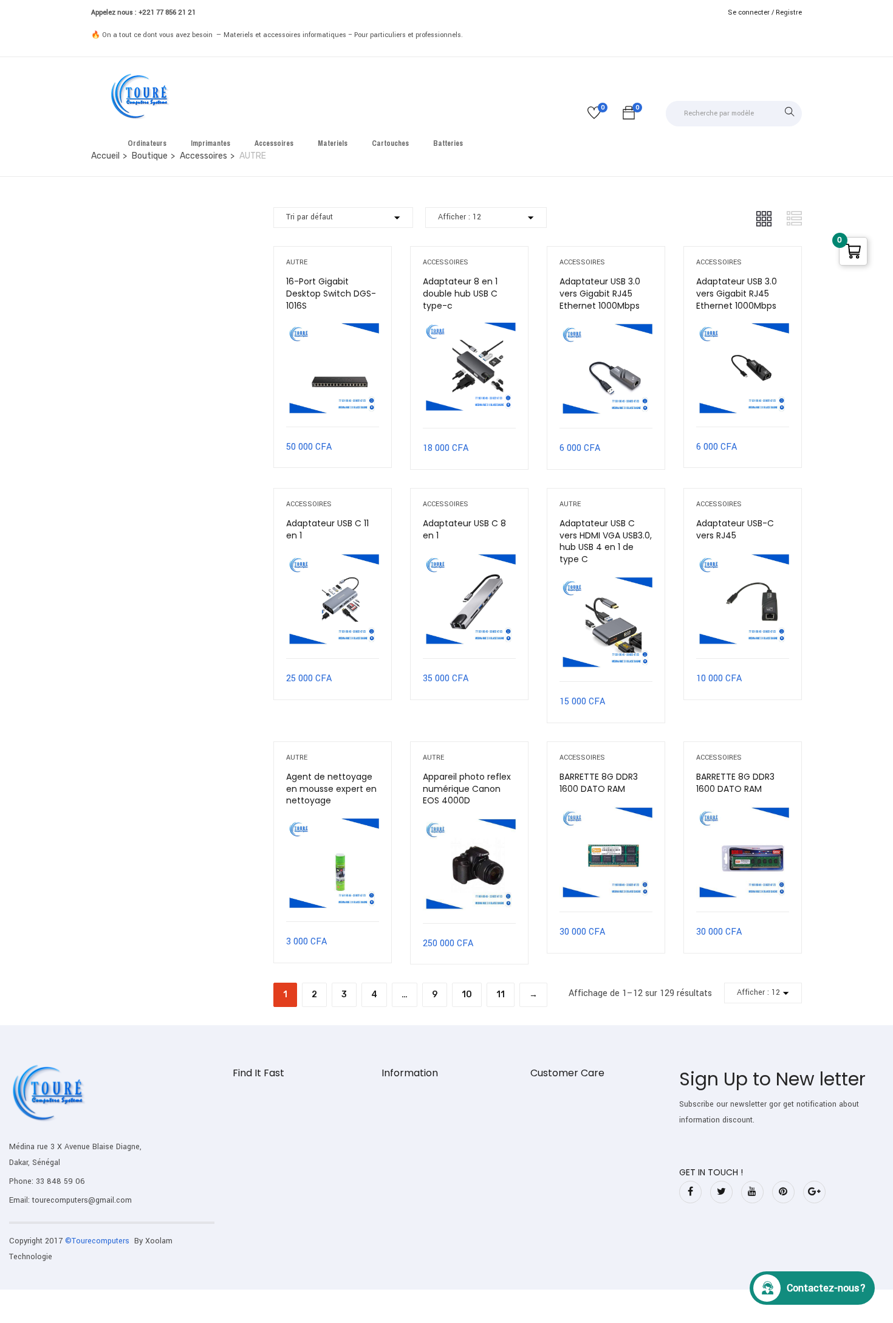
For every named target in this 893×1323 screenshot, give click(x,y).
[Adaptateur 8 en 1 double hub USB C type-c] (469, 331)
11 (500, 994)
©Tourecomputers (98, 1240)
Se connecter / (751, 12)
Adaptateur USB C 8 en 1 (464, 529)
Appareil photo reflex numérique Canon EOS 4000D (467, 788)
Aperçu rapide (333, 396)
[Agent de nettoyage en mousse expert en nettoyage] (332, 826)
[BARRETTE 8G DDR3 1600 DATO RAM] (605, 815)
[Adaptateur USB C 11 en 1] (332, 561)
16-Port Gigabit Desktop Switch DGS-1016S (331, 293)
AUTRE (296, 262)
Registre (789, 12)
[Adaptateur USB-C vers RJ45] (742, 561)
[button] (629, 115)
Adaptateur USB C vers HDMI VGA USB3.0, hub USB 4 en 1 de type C (605, 541)
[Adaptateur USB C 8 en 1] (469, 561)
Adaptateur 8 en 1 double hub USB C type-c (460, 293)
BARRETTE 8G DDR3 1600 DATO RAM (598, 783)
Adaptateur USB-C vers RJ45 (735, 529)
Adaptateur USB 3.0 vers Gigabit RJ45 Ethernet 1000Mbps (599, 293)
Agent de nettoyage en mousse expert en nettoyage (331, 788)
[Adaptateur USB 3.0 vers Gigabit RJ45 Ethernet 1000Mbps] (605, 331)
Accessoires (445, 262)
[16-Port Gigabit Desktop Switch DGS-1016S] (332, 331)
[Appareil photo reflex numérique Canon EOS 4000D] (469, 826)
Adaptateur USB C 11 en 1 (327, 529)
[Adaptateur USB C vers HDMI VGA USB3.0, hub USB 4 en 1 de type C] (605, 585)
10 (467, 994)
